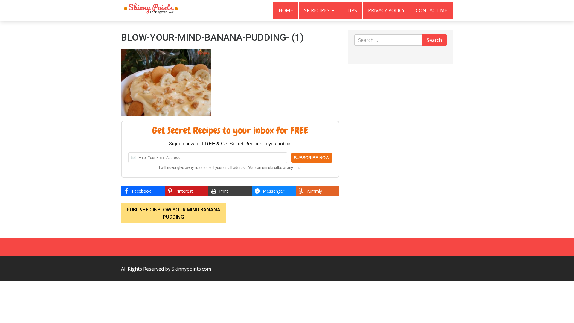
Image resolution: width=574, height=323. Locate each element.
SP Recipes (317, 10)
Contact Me (431, 10)
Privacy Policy (386, 10)
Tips (351, 10)
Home (286, 10)
